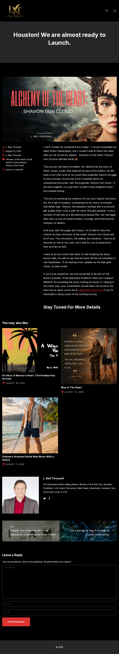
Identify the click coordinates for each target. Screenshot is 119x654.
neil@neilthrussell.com (90, 290)
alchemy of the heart (16, 159)
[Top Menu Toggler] (114, 11)
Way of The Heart (71, 387)
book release (20, 162)
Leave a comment (14, 169)
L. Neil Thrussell (13, 155)
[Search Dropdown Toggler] (106, 11)
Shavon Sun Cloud (15, 165)
